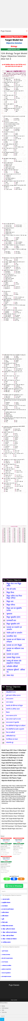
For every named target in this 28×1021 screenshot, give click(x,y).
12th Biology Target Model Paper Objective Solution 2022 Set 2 (18, 847)
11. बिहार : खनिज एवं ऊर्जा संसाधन (9, 932)
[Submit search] (2, 1019)
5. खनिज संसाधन (5, 912)
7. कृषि (2, 919)
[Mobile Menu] (26, 31)
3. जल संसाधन (4, 906)
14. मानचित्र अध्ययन (6, 942)
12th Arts (4, 1012)
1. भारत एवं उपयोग (5, 899)
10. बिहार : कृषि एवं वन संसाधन (8, 929)
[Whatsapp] (6, 879)
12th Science (5, 1008)
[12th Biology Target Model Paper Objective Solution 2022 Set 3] (6, 859)
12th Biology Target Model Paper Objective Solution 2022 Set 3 (6, 865)
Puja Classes (6, 31)
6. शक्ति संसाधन (5, 916)
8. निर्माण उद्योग (4, 922)
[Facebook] (14, 879)
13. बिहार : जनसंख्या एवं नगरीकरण (9, 939)
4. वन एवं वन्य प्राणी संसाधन (7, 909)
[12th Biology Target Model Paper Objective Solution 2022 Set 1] (6, 841)
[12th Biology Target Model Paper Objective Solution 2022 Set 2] (18, 841)
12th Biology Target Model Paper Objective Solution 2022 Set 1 (6, 847)
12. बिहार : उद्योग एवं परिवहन (7, 935)
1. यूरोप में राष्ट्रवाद (4, 951)
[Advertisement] (14, 14)
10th (3, 1010)
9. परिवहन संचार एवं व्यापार (7, 926)
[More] (21, 879)
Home (3, 1006)
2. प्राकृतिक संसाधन (6, 902)
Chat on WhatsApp (15, 886)
